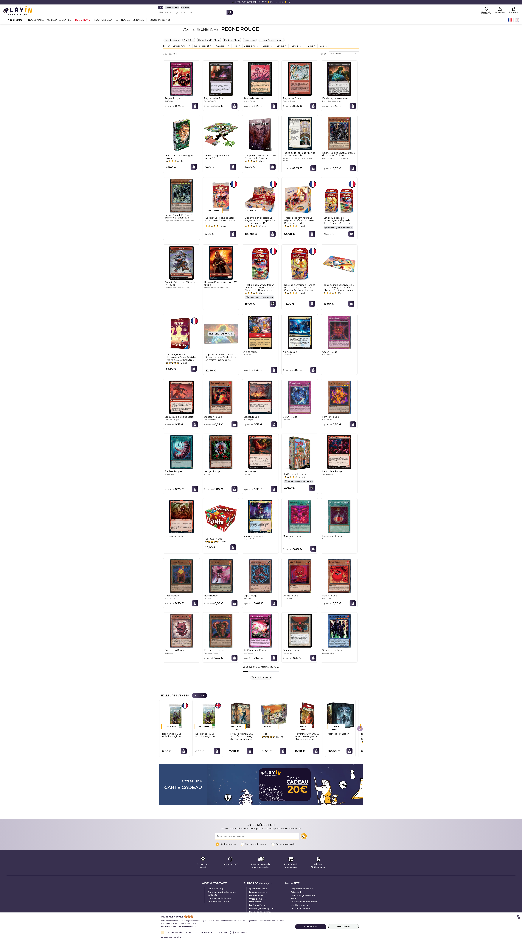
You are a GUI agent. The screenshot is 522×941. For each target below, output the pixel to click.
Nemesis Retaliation (338, 734)
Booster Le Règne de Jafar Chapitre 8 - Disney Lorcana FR (220, 220)
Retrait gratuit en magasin (291, 865)
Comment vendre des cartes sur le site (222, 893)
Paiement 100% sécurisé (318, 865)
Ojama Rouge (290, 595)
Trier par (322, 54)
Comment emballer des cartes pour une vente (219, 899)
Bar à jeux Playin (257, 905)
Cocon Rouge (329, 352)
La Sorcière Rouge (332, 471)
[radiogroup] (195, 7)
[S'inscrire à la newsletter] (303, 836)
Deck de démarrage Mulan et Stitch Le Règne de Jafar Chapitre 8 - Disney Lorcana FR (260, 288)
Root (264, 734)
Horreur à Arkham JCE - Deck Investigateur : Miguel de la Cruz (307, 736)
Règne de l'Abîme (213, 98)
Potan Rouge (329, 595)
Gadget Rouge (212, 471)
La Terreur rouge (174, 536)
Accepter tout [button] (311, 927)
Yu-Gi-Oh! (188, 40)
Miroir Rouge (172, 595)
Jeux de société (172, 40)
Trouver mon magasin (203, 865)
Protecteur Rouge (214, 650)
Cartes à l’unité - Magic (209, 40)
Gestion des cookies (301, 908)
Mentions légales (299, 905)
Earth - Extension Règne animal (179, 157)
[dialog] (261, 926)
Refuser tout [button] (343, 927)
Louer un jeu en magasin (261, 908)
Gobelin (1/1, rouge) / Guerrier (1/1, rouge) (180, 283)
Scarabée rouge (291, 650)
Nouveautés (36, 20)
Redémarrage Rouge (255, 650)
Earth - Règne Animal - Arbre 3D (217, 157)
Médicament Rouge (333, 536)
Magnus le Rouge (253, 536)
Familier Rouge (330, 417)
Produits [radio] (185, 8)
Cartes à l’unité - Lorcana (271, 40)
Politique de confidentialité (304, 902)
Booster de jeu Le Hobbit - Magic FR (171, 735)
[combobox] (344, 53)
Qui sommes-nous (258, 888)
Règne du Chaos (292, 98)
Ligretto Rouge (213, 538)
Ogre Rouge (250, 595)
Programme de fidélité (302, 888)
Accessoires (249, 40)
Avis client (296, 892)
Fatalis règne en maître (335, 98)
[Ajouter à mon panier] (195, 106)
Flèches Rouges (173, 471)
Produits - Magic (232, 40)
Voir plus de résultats (261, 677)
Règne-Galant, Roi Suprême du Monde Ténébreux (180, 216)
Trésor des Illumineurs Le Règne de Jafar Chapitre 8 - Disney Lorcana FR (299, 220)
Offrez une (183, 784)
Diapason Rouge (213, 417)
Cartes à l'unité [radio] (172, 8)
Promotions (82, 20)
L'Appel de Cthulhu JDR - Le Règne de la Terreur (260, 157)
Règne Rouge (172, 98)
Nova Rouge (211, 595)
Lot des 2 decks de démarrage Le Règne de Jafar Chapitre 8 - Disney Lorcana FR (337, 220)
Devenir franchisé (258, 892)
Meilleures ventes (59, 20)
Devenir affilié (256, 895)
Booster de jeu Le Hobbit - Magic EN (205, 735)
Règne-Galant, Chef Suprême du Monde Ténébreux (338, 154)
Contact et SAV (230, 864)
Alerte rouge (250, 352)
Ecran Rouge (290, 417)
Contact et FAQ (215, 888)
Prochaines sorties (105, 20)
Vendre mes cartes (160, 20)
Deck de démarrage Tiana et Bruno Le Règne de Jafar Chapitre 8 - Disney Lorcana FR (299, 288)
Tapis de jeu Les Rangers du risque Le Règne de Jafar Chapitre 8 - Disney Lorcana (339, 287)
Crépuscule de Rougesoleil (179, 417)
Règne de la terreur (254, 98)
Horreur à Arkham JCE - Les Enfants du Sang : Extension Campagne (241, 736)
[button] (225, 926)
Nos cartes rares (132, 20)
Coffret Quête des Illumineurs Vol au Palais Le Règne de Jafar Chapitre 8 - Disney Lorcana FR (181, 357)
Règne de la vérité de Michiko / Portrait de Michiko (299, 154)
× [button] (519, 918)
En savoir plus (190, 923)
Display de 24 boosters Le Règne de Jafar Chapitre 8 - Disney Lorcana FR (260, 220)
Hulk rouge (249, 471)
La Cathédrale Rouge (295, 474)
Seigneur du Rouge (333, 650)
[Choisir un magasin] (351, 234)
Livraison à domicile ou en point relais (261, 865)
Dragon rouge (251, 417)
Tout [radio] (161, 8)
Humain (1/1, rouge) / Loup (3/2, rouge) (220, 283)
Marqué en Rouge (293, 536)
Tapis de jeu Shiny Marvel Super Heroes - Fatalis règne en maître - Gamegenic (220, 357)
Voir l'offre (199, 695)
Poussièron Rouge (175, 650)
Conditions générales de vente (303, 897)
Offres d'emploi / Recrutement (257, 900)
